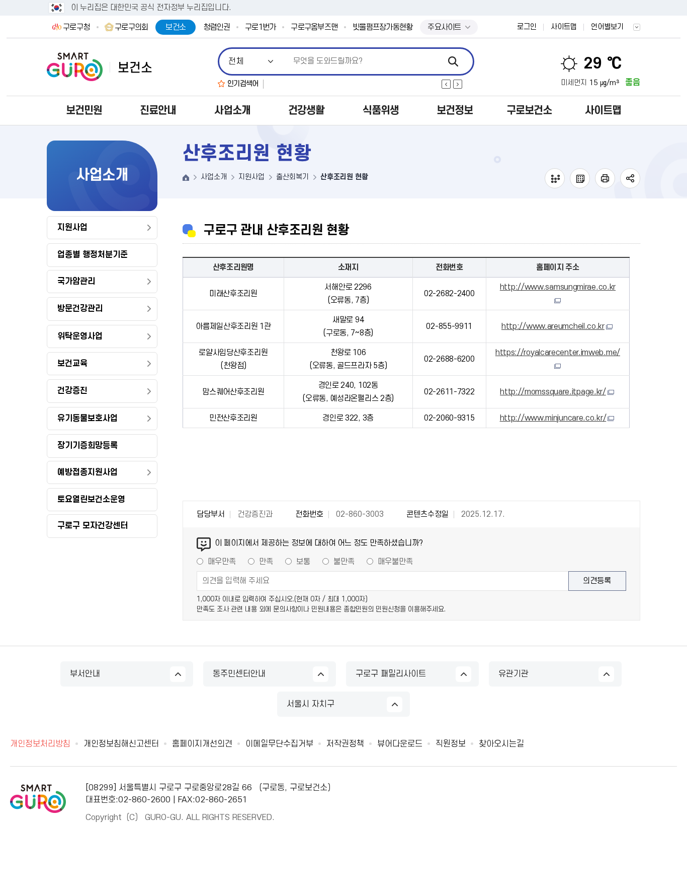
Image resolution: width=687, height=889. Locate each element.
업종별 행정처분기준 (92, 254)
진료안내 (158, 110)
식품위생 (381, 110)
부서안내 (85, 673)
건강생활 (306, 110)
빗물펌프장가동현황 (382, 27)
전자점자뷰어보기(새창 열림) (555, 178)
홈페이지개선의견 (202, 744)
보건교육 (72, 363)
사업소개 (232, 110)
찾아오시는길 (501, 744)
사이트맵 (564, 27)
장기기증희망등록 (87, 445)
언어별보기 (607, 27)
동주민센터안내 (239, 673)
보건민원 (84, 110)
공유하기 (630, 178)
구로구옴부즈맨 (314, 27)
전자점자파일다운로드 (580, 178)
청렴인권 (216, 27)
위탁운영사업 (80, 336)
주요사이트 (444, 27)
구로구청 (76, 27)
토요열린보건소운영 (91, 499)
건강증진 (72, 390)
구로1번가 (260, 27)
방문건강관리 (80, 308)
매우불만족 (395, 561)
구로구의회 (131, 27)
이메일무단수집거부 (279, 744)
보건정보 (455, 110)
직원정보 (451, 744)
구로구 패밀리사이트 (391, 673)
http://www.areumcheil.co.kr (553, 326)
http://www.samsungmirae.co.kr (558, 287)
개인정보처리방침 (40, 744)
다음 (457, 84)
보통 (303, 561)
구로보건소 (529, 110)
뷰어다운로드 (399, 744)
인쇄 (605, 178)
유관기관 (513, 673)
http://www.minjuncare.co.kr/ (553, 418)
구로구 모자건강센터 (92, 525)
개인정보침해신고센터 (121, 744)
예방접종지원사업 (87, 472)
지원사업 (72, 227)
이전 (446, 84)
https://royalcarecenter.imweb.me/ (557, 352)
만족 (266, 561)
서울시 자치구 (310, 704)
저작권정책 (345, 744)
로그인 (527, 27)
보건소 (175, 27)
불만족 (344, 561)
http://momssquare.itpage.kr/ (553, 391)
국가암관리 (76, 281)
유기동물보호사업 (87, 418)
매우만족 (222, 561)
